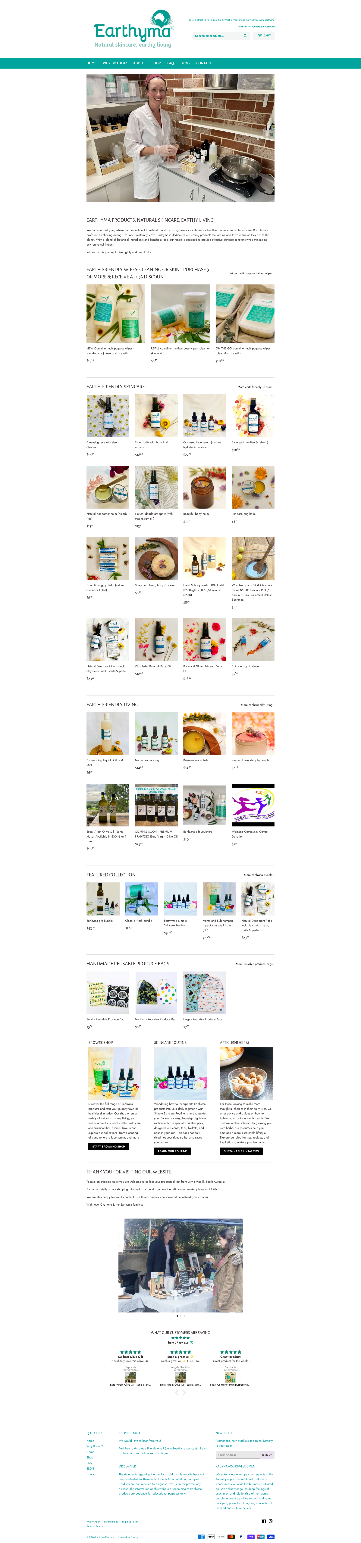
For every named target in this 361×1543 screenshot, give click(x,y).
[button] (177, 1393)
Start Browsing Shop (108, 1146)
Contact (204, 63)
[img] (180, 1338)
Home (91, 63)
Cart (267, 35)
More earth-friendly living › (258, 705)
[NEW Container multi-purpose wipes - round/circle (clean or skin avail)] (180, 1377)
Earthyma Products (104, 1537)
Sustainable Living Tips (241, 1151)
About (139, 63)
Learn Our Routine (172, 1151)
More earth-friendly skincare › (256, 387)
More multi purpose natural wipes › (252, 273)
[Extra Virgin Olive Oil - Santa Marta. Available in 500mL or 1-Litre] (130, 1377)
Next (266, 138)
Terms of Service (94, 1526)
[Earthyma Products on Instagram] (271, 1522)
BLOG (185, 63)
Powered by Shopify (128, 1537)
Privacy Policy (93, 1521)
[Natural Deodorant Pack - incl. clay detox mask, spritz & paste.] (230, 1377)
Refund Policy (111, 1521)
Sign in (242, 26)
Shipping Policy (130, 1521)
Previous (94, 138)
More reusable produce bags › (255, 964)
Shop (156, 63)
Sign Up (267, 1454)
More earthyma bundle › (259, 875)
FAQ (170, 63)
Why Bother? (115, 63)
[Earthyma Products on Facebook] (264, 1522)
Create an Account (263, 26)
